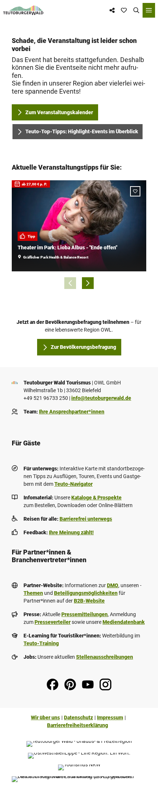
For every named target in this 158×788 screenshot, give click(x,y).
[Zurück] (70, 283)
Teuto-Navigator (73, 484)
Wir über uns (45, 717)
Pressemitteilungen (84, 614)
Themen (33, 593)
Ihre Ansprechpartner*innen (71, 412)
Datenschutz (78, 717)
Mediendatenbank (124, 622)
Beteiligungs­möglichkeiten (86, 593)
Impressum (110, 717)
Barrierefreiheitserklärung (77, 725)
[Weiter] (88, 283)
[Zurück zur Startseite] (23, 10)
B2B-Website (89, 601)
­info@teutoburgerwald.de (101, 398)
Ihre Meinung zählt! (71, 532)
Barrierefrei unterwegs (86, 519)
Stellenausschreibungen (104, 657)
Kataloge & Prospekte (96, 497)
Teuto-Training (41, 643)
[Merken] (135, 191)
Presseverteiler (53, 622)
